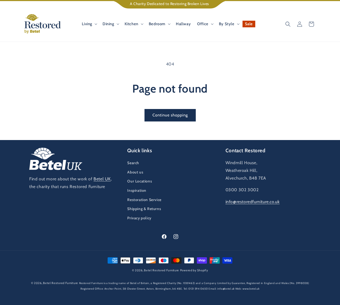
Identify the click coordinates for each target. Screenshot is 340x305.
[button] (89, 24)
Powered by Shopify (194, 270)
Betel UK (102, 178)
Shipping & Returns (144, 208)
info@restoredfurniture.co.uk (253, 201)
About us (135, 172)
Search (133, 162)
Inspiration (136, 190)
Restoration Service (144, 199)
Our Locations (139, 181)
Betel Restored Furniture (161, 270)
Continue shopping (170, 115)
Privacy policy (139, 218)
